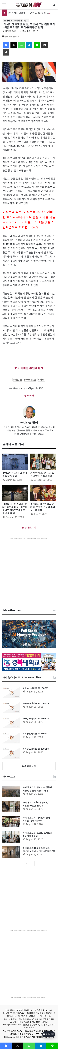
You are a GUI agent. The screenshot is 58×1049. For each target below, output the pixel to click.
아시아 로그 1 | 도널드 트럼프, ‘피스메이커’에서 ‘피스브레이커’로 (39, 849)
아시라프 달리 (9, 31)
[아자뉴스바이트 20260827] (11, 737)
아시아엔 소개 (9, 1031)
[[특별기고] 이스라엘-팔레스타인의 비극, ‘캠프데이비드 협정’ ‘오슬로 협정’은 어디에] (15, 493)
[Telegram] (29, 45)
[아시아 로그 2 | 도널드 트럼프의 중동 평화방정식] (11, 837)
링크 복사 (29, 395)
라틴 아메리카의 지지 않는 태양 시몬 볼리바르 (42, 474)
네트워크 (28, 1031)
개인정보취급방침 (25, 1033)
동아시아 (8, 20)
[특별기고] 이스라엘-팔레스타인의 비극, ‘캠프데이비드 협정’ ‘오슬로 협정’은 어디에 (14, 508)
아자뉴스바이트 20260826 (36, 748)
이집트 (18, 379)
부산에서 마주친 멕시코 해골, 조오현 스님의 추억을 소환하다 (42, 507)
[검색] (54, 6)
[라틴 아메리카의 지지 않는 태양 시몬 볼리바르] (43, 462)
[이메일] (44, 45)
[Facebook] (6, 45)
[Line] (37, 45)
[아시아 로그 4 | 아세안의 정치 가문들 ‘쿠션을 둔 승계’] (11, 806)
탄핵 (42, 379)
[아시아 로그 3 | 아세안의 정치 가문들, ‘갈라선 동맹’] (11, 821)
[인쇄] (6, 52)
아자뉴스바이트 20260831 (35, 688)
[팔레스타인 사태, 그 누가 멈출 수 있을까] (15, 462)
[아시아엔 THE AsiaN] (29, 4)
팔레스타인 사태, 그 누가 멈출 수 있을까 (14, 474)
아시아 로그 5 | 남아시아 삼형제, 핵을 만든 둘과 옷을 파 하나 (38, 789)
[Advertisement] (29, 570)
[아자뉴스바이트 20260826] (11, 753)
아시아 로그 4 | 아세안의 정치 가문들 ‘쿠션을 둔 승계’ (36, 804)
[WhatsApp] (21, 45)
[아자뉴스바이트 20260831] (11, 692)
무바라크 (31, 379)
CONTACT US (41, 1033)
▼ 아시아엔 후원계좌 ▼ (29, 368)
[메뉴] (4, 6)
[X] (13, 45)
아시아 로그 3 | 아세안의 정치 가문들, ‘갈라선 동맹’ (36, 819)
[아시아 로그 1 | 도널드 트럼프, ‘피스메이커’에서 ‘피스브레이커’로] (11, 852)
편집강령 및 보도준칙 (42, 1031)
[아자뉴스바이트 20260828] (11, 722)
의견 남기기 (29, 527)
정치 (26, 20)
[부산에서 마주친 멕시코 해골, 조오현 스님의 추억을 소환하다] (43, 493)
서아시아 (18, 20)
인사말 (19, 1031)
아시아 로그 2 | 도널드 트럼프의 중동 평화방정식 (37, 834)
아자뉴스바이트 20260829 (36, 703)
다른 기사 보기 (29, 766)
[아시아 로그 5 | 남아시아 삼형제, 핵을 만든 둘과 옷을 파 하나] (11, 791)
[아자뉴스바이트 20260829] (11, 707)
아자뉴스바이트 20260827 (36, 733)
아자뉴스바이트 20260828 (36, 718)
